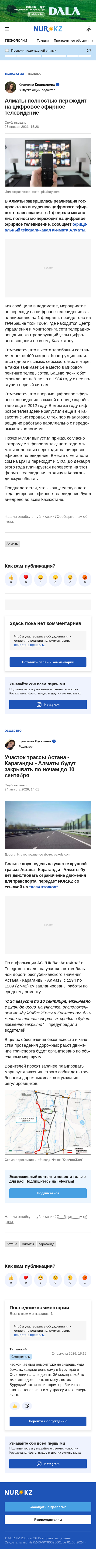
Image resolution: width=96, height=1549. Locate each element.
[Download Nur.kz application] (48, 11)
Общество (13, 730)
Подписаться (48, 1193)
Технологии (16, 40)
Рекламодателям (48, 1519)
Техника (43, 40)
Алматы (12, 544)
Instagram (51, 704)
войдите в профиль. (29, 644)
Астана (12, 1244)
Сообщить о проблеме (48, 1507)
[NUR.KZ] (48, 29)
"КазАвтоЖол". (44, 887)
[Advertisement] (48, 268)
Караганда (46, 1244)
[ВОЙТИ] (89, 29)
